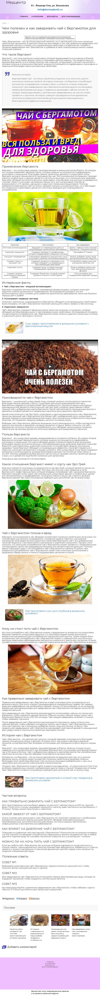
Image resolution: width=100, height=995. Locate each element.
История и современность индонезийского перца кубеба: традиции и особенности (37, 934)
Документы (52, 16)
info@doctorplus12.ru (50, 9)
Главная (24, 16)
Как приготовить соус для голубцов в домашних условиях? (55, 612)
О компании (37, 16)
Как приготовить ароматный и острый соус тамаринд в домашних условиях (58, 779)
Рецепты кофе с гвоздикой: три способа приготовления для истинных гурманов (18, 933)
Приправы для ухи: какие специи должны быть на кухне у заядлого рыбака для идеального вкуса (60, 933)
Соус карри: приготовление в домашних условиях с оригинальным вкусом (57, 325)
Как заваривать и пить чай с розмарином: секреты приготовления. (81, 932)
